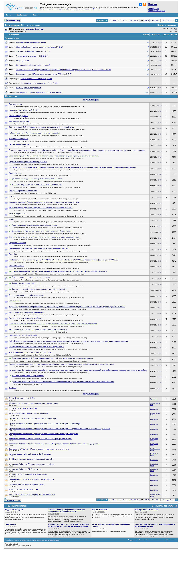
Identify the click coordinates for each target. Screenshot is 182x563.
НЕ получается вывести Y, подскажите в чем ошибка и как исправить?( (38, 330)
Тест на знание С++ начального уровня (36, 79)
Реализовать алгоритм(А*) (19, 121)
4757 (136, 21)
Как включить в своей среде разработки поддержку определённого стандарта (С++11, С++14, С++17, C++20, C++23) (63, 70)
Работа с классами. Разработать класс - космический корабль (34, 133)
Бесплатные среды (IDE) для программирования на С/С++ (39, 74)
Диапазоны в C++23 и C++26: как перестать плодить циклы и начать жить (39, 449)
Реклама (142, 540)
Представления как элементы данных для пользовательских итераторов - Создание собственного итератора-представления (59, 429)
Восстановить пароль (156, 11)
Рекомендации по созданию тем (28, 88)
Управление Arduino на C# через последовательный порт (32, 464)
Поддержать (132, 540)
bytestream (154, 399)
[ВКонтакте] (140, 4)
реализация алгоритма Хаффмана (23, 335)
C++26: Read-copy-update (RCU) (22, 398)
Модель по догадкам (14, 510)
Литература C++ (22, 61)
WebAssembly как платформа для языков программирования (33, 403)
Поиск (35, 15)
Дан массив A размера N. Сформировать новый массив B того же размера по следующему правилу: (53, 358)
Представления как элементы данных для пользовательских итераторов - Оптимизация (44, 424)
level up (12, 219)
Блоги (8, 15)
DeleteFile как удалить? (18, 116)
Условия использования (155, 540)
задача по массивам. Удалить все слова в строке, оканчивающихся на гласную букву (44, 202)
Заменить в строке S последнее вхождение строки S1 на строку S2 (39, 289)
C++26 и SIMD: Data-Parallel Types (23, 408)
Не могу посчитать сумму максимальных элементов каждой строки (36, 347)
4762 (163, 21)
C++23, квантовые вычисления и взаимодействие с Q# (31, 459)
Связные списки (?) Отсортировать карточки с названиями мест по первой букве (41, 127)
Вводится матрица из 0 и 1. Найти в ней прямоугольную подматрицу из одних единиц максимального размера (54, 156)
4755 (125, 21)
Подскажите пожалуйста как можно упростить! (28, 162)
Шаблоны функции (16, 266)
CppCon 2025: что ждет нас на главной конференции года (32, 418)
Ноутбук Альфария (100, 510)
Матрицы (12, 388)
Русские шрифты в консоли (27, 56)
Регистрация (153, 9)
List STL (12, 196)
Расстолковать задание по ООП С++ (24, 110)
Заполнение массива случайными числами (26, 295)
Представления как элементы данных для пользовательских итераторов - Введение (43, 434)
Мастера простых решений (146, 510)
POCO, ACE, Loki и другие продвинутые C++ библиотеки (32, 495)
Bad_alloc (13, 254)
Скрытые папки (15, 301)
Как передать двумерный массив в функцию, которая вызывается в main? (39, 248)
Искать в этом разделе (166, 25)
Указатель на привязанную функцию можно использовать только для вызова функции (44, 237)
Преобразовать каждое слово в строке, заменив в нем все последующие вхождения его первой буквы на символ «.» (59, 271)
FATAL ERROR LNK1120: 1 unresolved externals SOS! (30, 353)
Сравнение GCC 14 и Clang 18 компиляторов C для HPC (31, 479)
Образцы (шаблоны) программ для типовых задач (36, 47)
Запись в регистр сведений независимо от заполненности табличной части (66, 511)
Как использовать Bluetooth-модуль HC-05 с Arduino (30, 454)
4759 (147, 21)
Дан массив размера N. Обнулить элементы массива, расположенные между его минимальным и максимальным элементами (63, 382)
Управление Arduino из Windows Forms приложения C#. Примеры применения (40, 439)
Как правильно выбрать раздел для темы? (33, 65)
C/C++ (95, 9)
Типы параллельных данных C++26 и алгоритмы (28, 413)
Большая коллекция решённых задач (31, 42)
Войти (152, 4)
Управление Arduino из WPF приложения (25, 469)
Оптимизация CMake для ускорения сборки (26, 484)
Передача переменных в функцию (23, 191)
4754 (119, 21)
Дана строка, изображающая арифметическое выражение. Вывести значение (43, 231)
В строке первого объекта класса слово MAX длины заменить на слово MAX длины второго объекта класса (53, 324)
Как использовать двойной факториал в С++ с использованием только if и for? (41, 208)
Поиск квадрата (15, 104)
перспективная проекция (19, 144)
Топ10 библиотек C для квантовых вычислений (28, 474)
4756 (130, 21)
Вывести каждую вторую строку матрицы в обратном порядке (37, 185)
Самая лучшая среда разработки (25, 277)
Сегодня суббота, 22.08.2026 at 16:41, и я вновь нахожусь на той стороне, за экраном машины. (68, 525)
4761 (158, 21)
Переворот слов (15, 173)
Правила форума (34, 29)
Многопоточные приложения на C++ (23, 490)
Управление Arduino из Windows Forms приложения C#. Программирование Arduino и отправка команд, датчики (54, 444)
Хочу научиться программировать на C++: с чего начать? (39, 92)
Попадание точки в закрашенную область (26, 318)
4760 (152, 21)
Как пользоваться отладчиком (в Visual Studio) (39, 83)
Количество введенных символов (25, 283)
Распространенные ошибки (29, 51)
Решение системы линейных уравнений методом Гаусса (34, 225)
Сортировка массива (17, 243)
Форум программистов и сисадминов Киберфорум (57, 9)
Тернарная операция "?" (18, 139)
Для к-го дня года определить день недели (26, 312)
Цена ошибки (10, 524)
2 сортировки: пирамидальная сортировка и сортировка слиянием (35, 179)
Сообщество (22, 15)
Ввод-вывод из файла (18, 214)
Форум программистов (83, 9)
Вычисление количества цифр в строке (28, 376)
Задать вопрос (91, 99)
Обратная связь (171, 540)
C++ (100, 9)
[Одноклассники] (144, 4)
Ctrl (114, 21)
